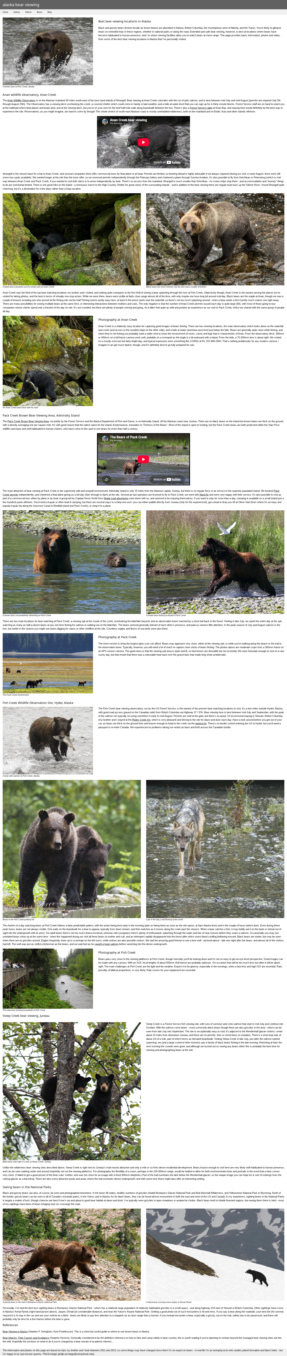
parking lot (200, 723)
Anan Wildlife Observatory (21, 100)
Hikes (27, 12)
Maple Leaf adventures (116, 498)
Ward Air (204, 494)
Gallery (16, 12)
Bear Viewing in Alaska (15, 1331)
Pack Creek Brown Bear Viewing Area (28, 421)
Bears (39, 12)
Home (5, 12)
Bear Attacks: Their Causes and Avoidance (26, 1337)
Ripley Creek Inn (141, 719)
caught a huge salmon (106, 944)
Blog (50, 12)
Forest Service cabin (201, 107)
